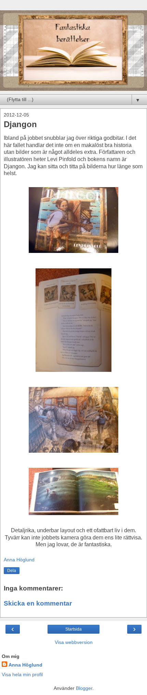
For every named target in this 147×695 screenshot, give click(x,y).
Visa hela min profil (22, 674)
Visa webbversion (74, 642)
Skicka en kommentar (38, 603)
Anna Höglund (25, 665)
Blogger (84, 688)
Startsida (73, 629)
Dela (11, 570)
